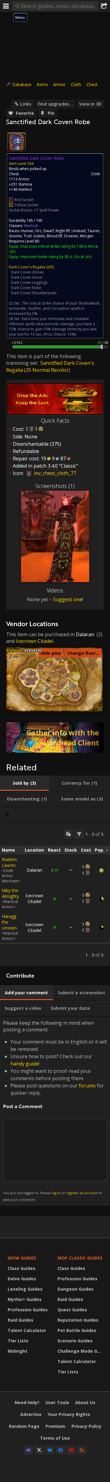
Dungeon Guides (75, 1289)
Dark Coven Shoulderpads (34, 292)
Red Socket (24, 199)
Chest (92, 84)
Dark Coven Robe (26, 287)
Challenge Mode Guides (80, 1351)
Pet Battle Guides (76, 1330)
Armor (59, 84)
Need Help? (27, 1402)
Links (25, 104)
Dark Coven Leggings (29, 282)
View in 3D (90, 104)
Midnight (18, 1351)
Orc (38, 230)
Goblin (39, 236)
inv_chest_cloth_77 (54, 473)
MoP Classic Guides (79, 1258)
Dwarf (48, 230)
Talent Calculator (27, 1330)
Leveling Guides (25, 1289)
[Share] (104, 6)
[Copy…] (68, 834)
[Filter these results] (79, 834)
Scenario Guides (75, 1341)
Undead (79, 230)
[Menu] (6, 6)
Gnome (15, 236)
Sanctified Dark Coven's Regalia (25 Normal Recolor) (50, 366)
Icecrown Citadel (34, 641)
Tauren (93, 230)
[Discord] (28, 1450)
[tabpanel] (55, 894)
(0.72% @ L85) (80, 256)
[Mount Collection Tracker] (55, 737)
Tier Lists (18, 1341)
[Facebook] (60, 1450)
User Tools (57, 1402)
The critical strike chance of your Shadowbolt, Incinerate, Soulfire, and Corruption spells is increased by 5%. (54, 308)
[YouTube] (71, 1450)
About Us (85, 1402)
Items (42, 84)
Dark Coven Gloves (27, 272)
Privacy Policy (86, 1426)
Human (27, 230)
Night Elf (63, 230)
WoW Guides (22, 1258)
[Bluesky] (49, 1450)
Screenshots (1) (55, 486)
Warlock (31, 225)
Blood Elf (54, 236)
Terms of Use (55, 1438)
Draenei (71, 236)
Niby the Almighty (10, 893)
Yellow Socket (26, 204)
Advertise (31, 1414)
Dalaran (85, 634)
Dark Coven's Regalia (27, 267)
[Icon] (16, 142)
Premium (55, 1426)
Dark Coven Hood (26, 277)
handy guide (24, 1063)
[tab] (24, 783)
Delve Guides (22, 1278)
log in (56, 1193)
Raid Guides (20, 1320)
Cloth (76, 84)
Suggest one (67, 599)
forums (87, 1085)
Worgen (87, 236)
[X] (39, 1450)
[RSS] (81, 1450)
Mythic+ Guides (25, 1299)
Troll (27, 236)
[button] (48, 679)
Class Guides (21, 1268)
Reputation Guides (77, 1320)
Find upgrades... (55, 104)
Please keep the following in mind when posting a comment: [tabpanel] (55, 1111)
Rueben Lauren (9, 862)
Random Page (24, 1426)
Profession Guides (28, 1310)
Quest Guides (72, 1310)
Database (21, 84)
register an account (82, 1193)
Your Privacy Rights (69, 1414)
